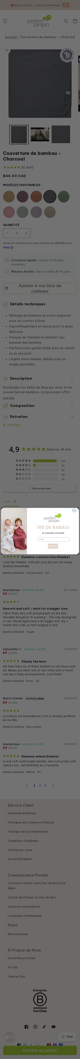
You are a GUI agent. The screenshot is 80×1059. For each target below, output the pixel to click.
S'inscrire (53, 546)
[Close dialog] (74, 510)
